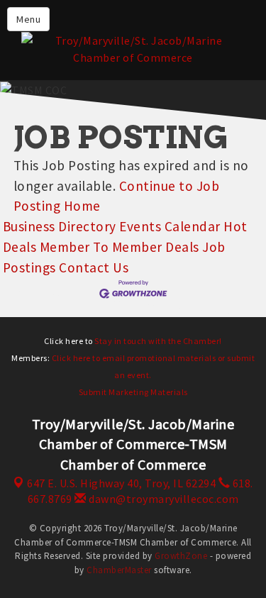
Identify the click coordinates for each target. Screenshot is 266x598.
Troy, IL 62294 (121, 483)
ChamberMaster (119, 570)
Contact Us (93, 267)
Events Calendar (170, 226)
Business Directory (59, 226)
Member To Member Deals (119, 246)
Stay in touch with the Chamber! (158, 341)
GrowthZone (181, 556)
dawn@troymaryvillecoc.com (163, 499)
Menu (28, 19)
